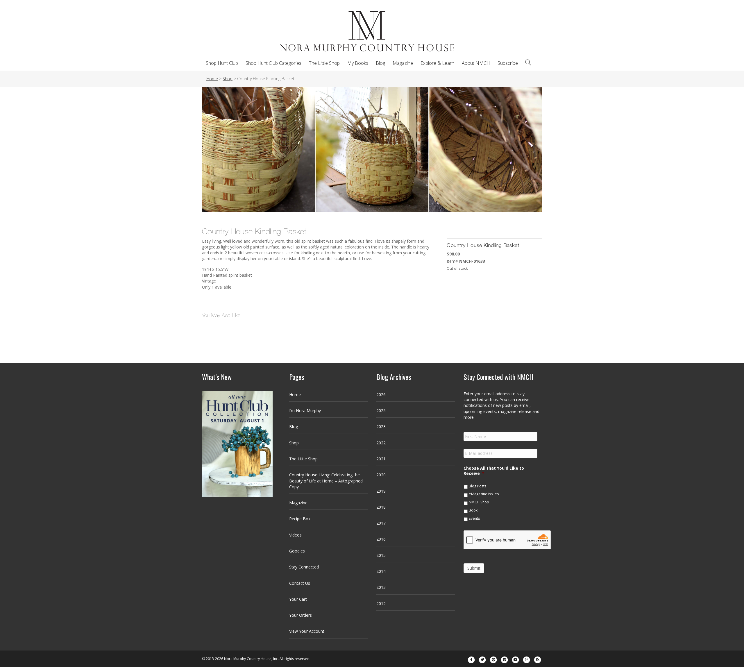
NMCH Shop (479, 502)
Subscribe (508, 63)
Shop (294, 443)
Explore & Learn (437, 63)
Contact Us (299, 583)
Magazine (403, 63)
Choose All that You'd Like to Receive (494, 471)
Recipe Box (299, 518)
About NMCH (476, 63)
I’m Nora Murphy (305, 410)
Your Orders (300, 615)
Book (473, 510)
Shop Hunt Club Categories (273, 63)
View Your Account (306, 631)
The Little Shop (324, 63)
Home (295, 394)
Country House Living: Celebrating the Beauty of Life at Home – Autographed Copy (326, 480)
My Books (357, 63)
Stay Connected (304, 567)
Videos (295, 535)
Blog (380, 63)
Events (474, 518)
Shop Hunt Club (222, 63)
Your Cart (298, 599)
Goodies (297, 551)
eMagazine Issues (484, 493)
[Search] (528, 62)
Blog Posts (477, 486)
